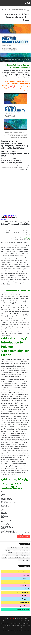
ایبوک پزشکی (20, 547)
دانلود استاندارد (26, 552)
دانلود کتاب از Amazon (11, 552)
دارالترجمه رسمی (23, 618)
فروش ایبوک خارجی (25, 557)
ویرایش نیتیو (7, 618)
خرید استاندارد (26, 550)
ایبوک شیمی (27, 547)
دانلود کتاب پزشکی (25, 555)
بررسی (23, 571)
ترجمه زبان (17, 618)
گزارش (27, 560)
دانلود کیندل (18, 555)
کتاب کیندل (4, 557)
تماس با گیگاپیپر (12, 87)
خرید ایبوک (20, 9)
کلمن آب (12, 618)
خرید (24, 602)
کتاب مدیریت (10, 557)
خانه (28, 9)
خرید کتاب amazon (18, 550)
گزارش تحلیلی (21, 560)
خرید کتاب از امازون (9, 550)
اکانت (26, 582)
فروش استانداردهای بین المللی (8, 555)
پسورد (25, 595)
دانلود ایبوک (20, 552)
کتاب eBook (17, 557)
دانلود (25, 9)
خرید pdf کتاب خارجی (12, 547)
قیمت (26, 575)
